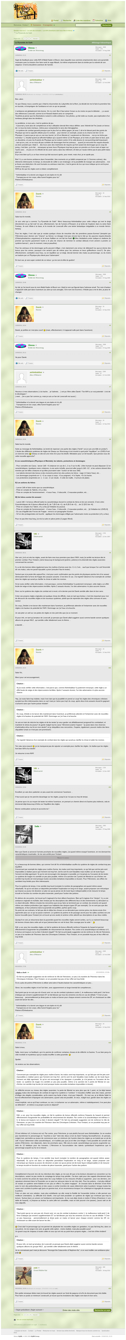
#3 (110, 212)
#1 (110, 55)
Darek (38, 194)
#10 (110, 668)
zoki (35, 1268)
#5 (110, 325)
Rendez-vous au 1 (20, 30)
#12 (110, 847)
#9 (110, 552)
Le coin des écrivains (34, 30)
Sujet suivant (36, 1310)
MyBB (20, 1336)
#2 (110, 94)
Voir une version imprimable (25, 1319)
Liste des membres (83, 20)
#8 (110, 439)
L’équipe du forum (20, 1331)
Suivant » (36, 38)
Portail (56, 20)
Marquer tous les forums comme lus (88, 1331)
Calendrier (99, 20)
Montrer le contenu (63, 858)
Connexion (37, 25)
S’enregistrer (48, 25)
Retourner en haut (49, 1331)
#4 (110, 282)
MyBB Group (35, 1336)
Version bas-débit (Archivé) (66, 1331)
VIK (35, 534)
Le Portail (38, 1331)
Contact (30, 1331)
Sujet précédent (23, 1310)
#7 (110, 386)
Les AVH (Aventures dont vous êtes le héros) (57, 30)
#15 (110, 1288)
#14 (110, 1042)
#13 (110, 966)
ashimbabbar (36, 80)
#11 (110, 787)
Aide (109, 20)
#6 (110, 352)
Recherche (67, 20)
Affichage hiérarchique (101, 43)
